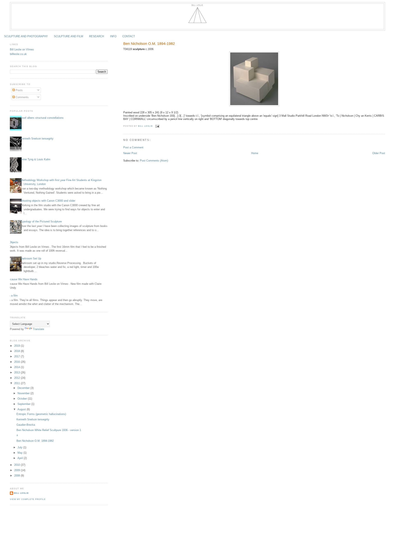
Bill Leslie (21, 493)
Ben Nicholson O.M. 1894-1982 (35, 440)
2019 (17, 345)
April (20, 458)
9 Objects (12, 242)
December (23, 387)
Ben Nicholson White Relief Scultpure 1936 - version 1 (48, 430)
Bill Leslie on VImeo (22, 49)
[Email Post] (157, 126)
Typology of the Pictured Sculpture (41, 221)
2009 (17, 470)
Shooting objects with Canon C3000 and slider (48, 200)
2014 (17, 367)
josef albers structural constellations (42, 117)
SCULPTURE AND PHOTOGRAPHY (26, 36)
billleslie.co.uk (18, 54)
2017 (17, 356)
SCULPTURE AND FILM (68, 36)
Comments (22, 97)
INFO (113, 36)
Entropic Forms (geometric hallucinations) (41, 414)
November (23, 393)
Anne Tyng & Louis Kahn (35, 159)
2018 (17, 351)
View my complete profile (28, 499)
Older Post (378, 153)
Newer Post (130, 153)
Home (254, 153)
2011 (17, 383)
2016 (17, 361)
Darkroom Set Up (31, 258)
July (20, 447)
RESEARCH (96, 36)
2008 (17, 475)
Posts (19, 90)
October (22, 398)
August (22, 409)
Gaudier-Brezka (25, 424)
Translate (38, 329)
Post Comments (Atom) (154, 160)
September (24, 404)
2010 (17, 464)
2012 (17, 377)
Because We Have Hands (22, 279)
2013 (17, 372)
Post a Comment (133, 147)
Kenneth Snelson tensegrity (37, 138)
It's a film (12, 295)
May (20, 452)
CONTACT (128, 36)
